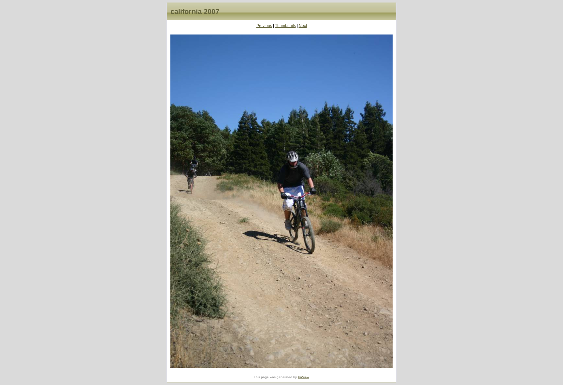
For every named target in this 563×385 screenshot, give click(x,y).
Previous (264, 25)
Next (303, 25)
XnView (303, 377)
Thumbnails (285, 25)
